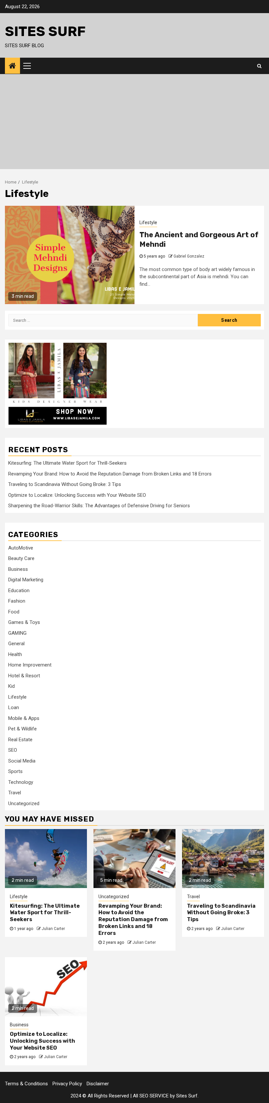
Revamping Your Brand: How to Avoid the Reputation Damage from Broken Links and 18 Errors (110, 474)
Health (15, 654)
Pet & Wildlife (22, 729)
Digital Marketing (25, 580)
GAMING (17, 633)
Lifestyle (148, 222)
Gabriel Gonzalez (189, 256)
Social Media (21, 761)
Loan (13, 707)
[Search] (259, 66)
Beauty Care (21, 558)
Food (13, 612)
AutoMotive (20, 548)
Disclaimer (98, 1084)
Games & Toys (24, 622)
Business (18, 569)
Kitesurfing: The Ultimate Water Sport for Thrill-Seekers (67, 463)
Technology (20, 782)
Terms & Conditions (26, 1084)
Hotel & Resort (24, 676)
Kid (11, 686)
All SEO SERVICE (151, 1096)
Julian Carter (53, 928)
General (16, 644)
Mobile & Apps (23, 718)
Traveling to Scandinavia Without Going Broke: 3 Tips (64, 484)
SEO (12, 750)
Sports (15, 771)
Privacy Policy (67, 1084)
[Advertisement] (134, 123)
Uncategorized (23, 803)
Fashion (16, 601)
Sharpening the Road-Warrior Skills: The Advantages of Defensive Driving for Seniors (99, 506)
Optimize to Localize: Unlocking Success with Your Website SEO (77, 495)
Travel (14, 793)
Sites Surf (45, 31)
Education (19, 590)
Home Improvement (30, 665)
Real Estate (20, 740)
